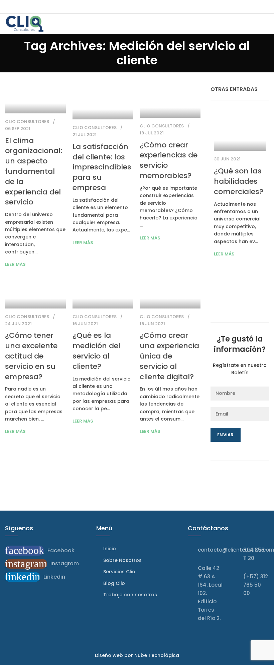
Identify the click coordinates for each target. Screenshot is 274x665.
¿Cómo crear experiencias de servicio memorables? (168, 160)
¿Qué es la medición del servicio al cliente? (96, 350)
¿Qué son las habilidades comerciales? (238, 181)
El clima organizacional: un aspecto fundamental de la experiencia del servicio (33, 171)
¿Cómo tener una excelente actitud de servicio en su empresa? (31, 356)
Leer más (15, 264)
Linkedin (54, 577)
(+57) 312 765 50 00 (255, 585)
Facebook (61, 550)
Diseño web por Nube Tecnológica (137, 655)
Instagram (64, 563)
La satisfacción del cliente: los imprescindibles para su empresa (102, 167)
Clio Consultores (27, 121)
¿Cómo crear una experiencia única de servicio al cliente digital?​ (169, 356)
